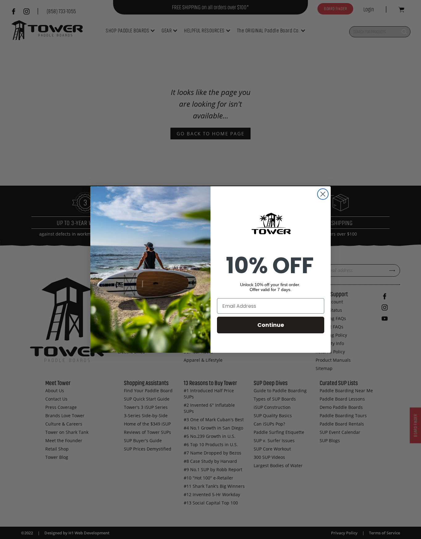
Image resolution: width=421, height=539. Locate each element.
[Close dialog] (322, 194)
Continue (270, 325)
